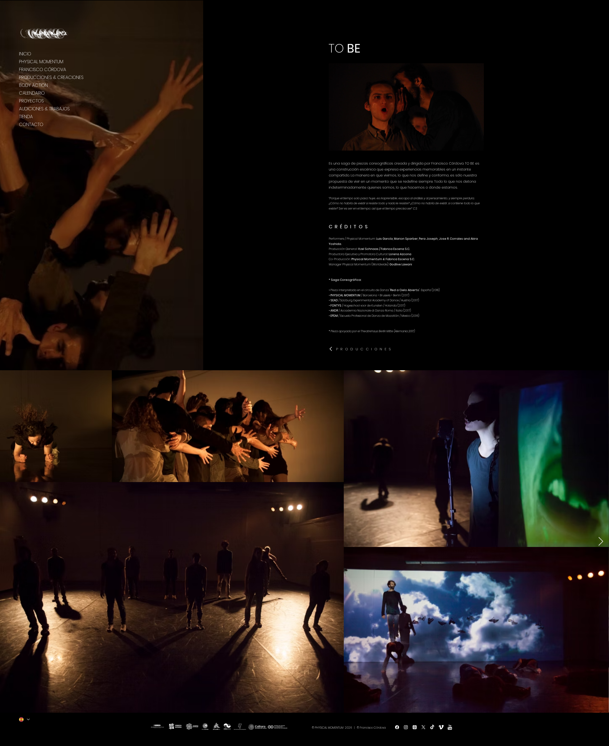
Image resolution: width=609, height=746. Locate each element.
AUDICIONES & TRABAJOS (44, 109)
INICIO (25, 54)
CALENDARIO (32, 93)
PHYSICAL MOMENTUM (41, 62)
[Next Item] (601, 541)
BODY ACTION (33, 85)
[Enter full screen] (478, 144)
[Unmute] (343, 144)
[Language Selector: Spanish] (24, 719)
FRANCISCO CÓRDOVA (42, 69)
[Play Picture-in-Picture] (470, 144)
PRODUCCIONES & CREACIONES (51, 77)
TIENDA (26, 116)
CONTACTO (31, 124)
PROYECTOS (31, 101)
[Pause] (335, 144)
